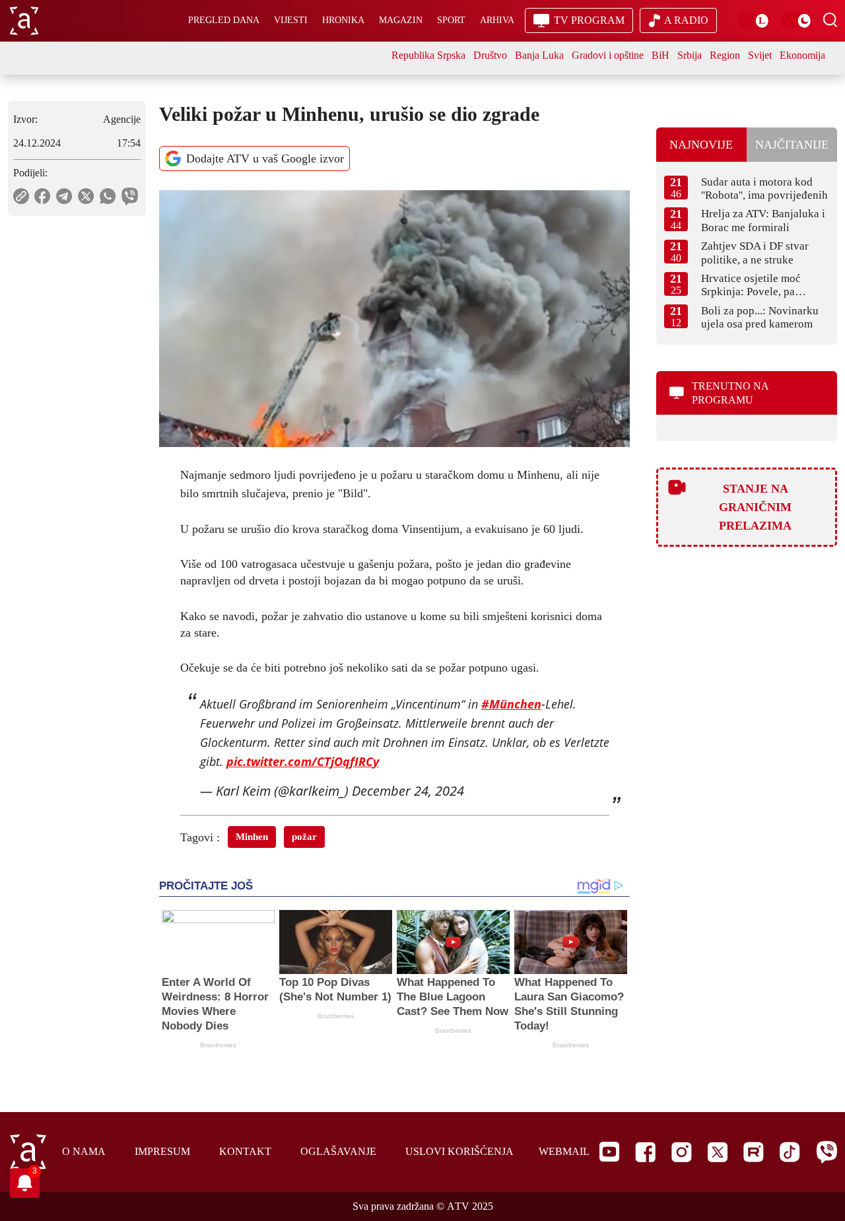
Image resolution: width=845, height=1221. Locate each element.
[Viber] (826, 1152)
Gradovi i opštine (608, 55)
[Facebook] (645, 1152)
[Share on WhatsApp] (108, 196)
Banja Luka (539, 55)
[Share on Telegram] (64, 196)
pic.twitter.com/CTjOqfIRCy (302, 761)
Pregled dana (223, 20)
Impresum (162, 1151)
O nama (84, 1151)
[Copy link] (21, 196)
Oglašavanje (338, 1151)
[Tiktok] (790, 1152)
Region (725, 55)
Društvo (490, 55)
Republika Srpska (428, 55)
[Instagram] (681, 1152)
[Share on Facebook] (42, 196)
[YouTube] (609, 1152)
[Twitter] (717, 1152)
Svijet (760, 55)
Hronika (343, 20)
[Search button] (830, 20)
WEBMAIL (564, 1151)
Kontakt (245, 1151)
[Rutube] (753, 1152)
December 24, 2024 (408, 791)
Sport (451, 20)
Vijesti (291, 20)
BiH (660, 55)
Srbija (689, 55)
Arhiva (497, 20)
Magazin (400, 20)
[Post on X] (86, 196)
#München (511, 704)
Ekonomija (802, 55)
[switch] (754, 20)
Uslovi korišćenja (459, 1151)
